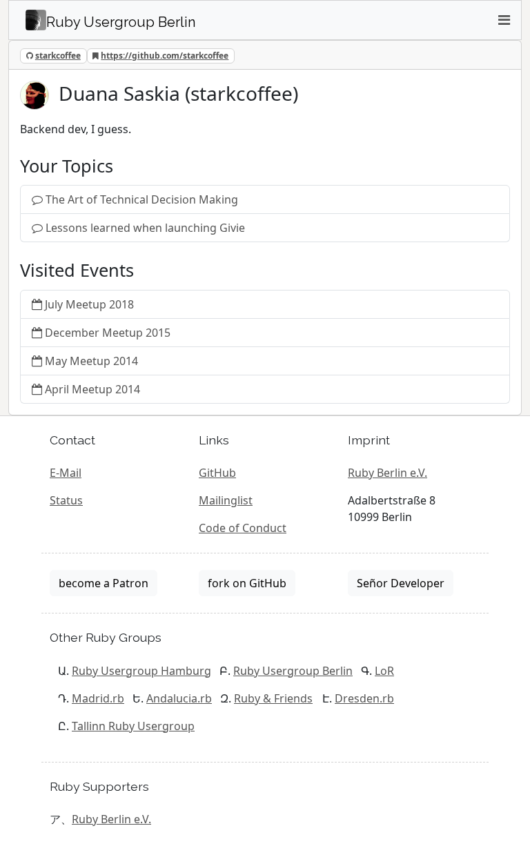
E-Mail (65, 472)
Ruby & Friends (273, 698)
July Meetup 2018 (89, 304)
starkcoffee (58, 55)
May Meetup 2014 (91, 360)
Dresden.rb (364, 698)
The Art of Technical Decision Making (142, 199)
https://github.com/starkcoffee (164, 55)
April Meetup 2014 (92, 389)
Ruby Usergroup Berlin (293, 670)
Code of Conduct (242, 527)
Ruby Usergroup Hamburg (141, 670)
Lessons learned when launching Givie (145, 227)
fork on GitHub (247, 583)
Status (66, 500)
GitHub (217, 472)
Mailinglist (226, 500)
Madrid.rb (98, 698)
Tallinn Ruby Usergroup (133, 726)
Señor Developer (400, 583)
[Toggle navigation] (504, 20)
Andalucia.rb (179, 698)
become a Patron (103, 583)
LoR (384, 670)
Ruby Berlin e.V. (387, 472)
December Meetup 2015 (107, 332)
